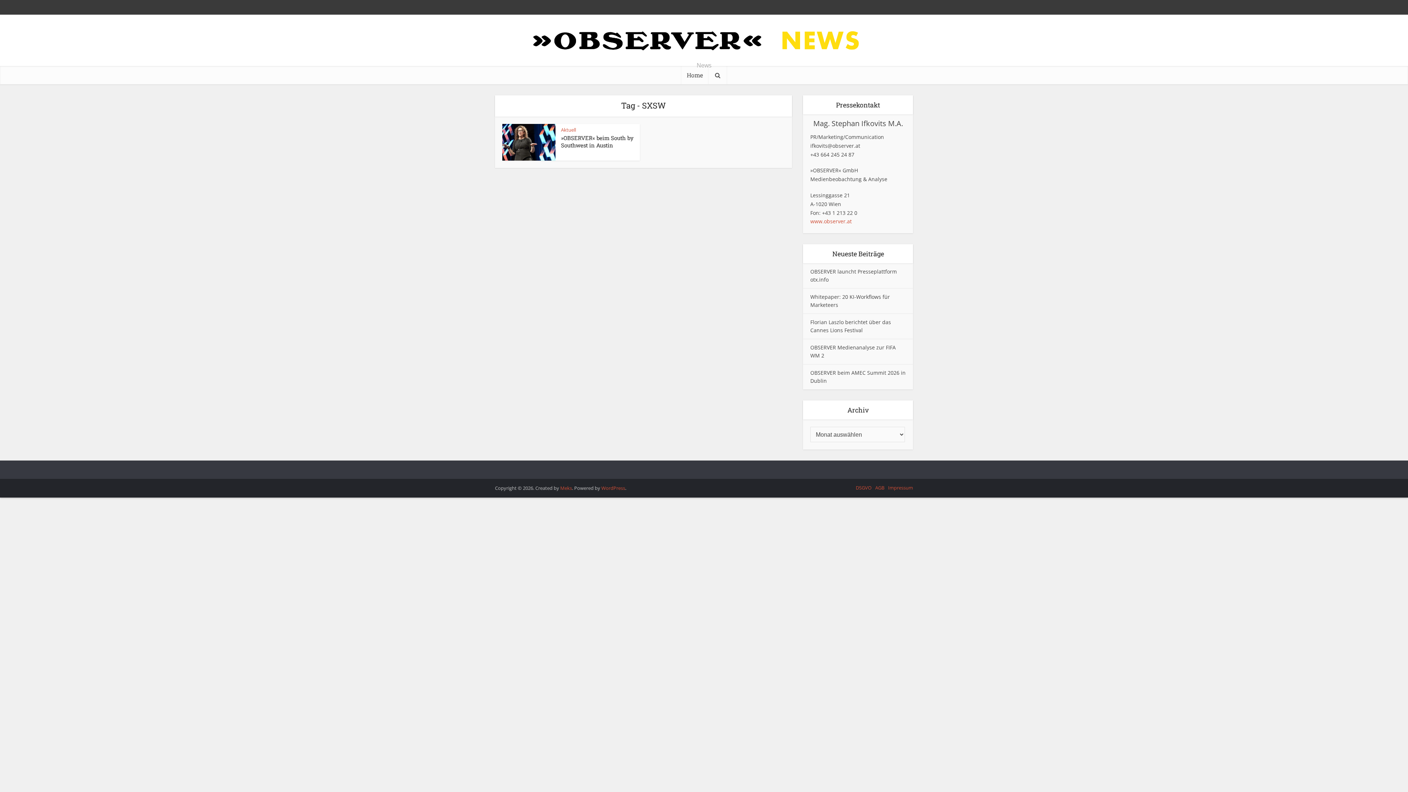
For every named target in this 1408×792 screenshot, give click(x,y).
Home (695, 75)
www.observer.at (831, 221)
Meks (566, 488)
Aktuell (568, 129)
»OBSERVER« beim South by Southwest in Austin (597, 141)
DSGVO (864, 487)
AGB (879, 487)
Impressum (900, 487)
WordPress (613, 488)
